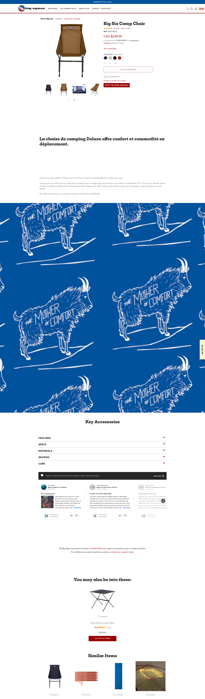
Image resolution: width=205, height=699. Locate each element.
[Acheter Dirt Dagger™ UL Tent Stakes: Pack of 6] (86, 676)
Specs (42, 444)
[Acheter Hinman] (118, 676)
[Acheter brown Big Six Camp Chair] (54, 676)
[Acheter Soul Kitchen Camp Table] (102, 599)
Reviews (43, 457)
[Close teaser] (199, 360)
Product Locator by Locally (115, 80)
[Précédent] (68, 100)
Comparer (103, 616)
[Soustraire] (105, 63)
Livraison (107, 43)
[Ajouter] (115, 63)
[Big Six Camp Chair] (48, 89)
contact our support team (122, 552)
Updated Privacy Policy (102, 2)
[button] (191, 9)
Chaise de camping (72, 18)
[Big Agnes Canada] (31, 8)
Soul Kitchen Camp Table (102, 622)
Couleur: (113, 54)
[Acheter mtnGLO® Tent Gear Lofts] (150, 676)
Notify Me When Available (117, 85)
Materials (45, 451)
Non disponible (128, 69)
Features (44, 438)
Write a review (126, 28)
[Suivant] (74, 100)
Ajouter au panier (102, 638)
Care (41, 464)
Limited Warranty (98, 548)
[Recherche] (187, 9)
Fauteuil (58, 18)
